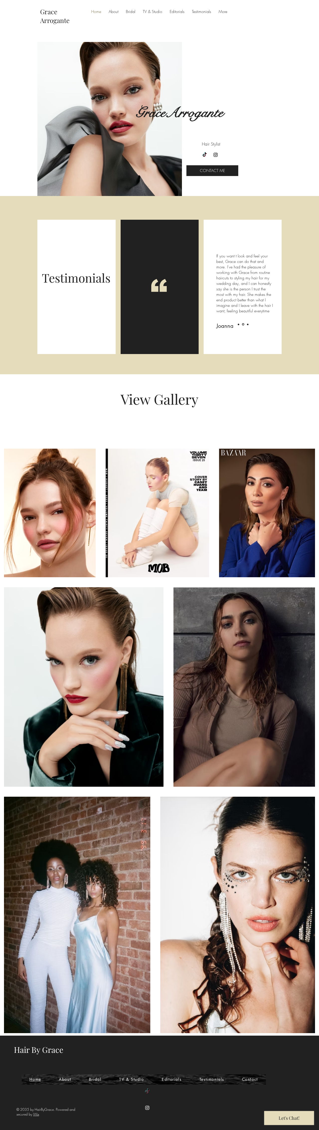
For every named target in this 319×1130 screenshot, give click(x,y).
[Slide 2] (243, 324)
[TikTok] (204, 155)
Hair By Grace (38, 1049)
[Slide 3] (247, 324)
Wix (36, 1114)
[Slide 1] (238, 324)
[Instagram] (215, 155)
